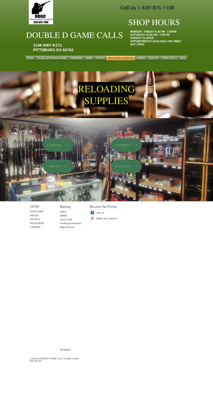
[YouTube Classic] (92, 218)
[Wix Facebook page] (92, 212)
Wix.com (38, 361)
